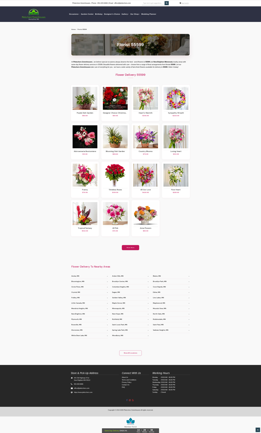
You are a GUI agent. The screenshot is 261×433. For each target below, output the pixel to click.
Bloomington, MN (77, 281)
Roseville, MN (76, 325)
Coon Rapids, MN (159, 287)
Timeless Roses (115, 189)
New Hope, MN (117, 314)
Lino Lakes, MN (158, 298)
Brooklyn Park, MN (159, 281)
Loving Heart (175, 151)
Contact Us (125, 385)
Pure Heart (176, 189)
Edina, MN (156, 292)
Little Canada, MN (78, 303)
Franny (85, 189)
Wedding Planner (148, 14)
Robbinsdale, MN (159, 319)
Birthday (99, 14)
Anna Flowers (145, 228)
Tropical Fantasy (85, 228)
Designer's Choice (112, 14)
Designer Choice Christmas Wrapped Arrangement (115, 113)
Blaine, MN (157, 276)
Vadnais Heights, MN (160, 330)
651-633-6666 (102, 3)
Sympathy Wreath (176, 113)
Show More (130, 247)
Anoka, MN (75, 276)
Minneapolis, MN (118, 308)
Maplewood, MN (159, 303)
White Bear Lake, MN (79, 335)
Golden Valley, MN (119, 298)
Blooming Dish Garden (115, 151)
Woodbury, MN (117, 335)
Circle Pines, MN (77, 287)
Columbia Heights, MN (120, 287)
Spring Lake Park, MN (120, 330)
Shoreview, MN (76, 330)
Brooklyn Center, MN (120, 281)
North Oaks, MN (159, 314)
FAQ (123, 387)
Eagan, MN (116, 292)
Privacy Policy (126, 382)
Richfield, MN (117, 319)
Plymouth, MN (76, 319)
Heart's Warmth (145, 113)
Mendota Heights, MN (79, 308)
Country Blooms (146, 151)
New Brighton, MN (78, 314)
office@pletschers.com (122, 3)
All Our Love (145, 189)
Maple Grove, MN (118, 303)
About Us (125, 377)
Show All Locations (130, 353)
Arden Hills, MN (117, 276)
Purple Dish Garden (85, 113)
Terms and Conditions (129, 380)
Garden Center (87, 14)
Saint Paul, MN (158, 325)
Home (73, 29)
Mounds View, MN (159, 308)
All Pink (115, 228)
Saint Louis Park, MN (119, 325)
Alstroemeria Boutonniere (85, 151)
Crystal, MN (75, 292)
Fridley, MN (75, 298)
